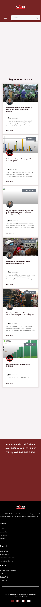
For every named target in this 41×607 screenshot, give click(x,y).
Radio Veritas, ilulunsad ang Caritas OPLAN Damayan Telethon (18, 262)
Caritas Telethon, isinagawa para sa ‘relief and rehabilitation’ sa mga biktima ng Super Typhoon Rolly (20, 212)
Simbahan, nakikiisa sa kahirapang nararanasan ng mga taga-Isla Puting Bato (20, 314)
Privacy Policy (22, 596)
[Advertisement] (20, 54)
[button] (5, 17)
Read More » (10, 130)
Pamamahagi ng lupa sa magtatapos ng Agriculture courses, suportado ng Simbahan (19, 109)
